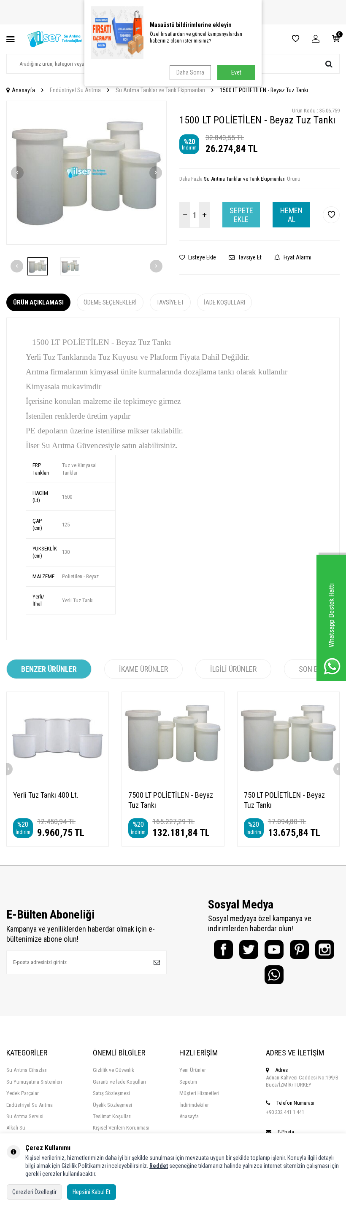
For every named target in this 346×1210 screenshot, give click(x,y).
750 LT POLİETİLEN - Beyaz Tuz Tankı (284, 800)
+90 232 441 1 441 (285, 1112)
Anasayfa (23, 90)
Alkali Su (15, 1128)
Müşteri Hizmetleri (199, 1093)
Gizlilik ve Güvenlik (113, 1070)
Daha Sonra (190, 72)
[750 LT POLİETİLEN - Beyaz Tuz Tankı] (288, 737)
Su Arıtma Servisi (24, 1116)
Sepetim (188, 1082)
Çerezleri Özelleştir (34, 1192)
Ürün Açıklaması (38, 302)
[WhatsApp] (274, 974)
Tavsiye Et (249, 257)
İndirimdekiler (194, 1105)
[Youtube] (274, 949)
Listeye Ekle (201, 257)
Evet (236, 72)
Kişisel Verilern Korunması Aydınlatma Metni (121, 1131)
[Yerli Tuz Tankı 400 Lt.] (57, 737)
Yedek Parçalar (22, 1093)
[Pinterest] (299, 949)
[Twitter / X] (248, 949)
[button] (17, 172)
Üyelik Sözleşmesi (112, 1105)
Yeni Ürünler (192, 1070)
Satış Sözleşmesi (111, 1093)
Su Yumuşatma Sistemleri (34, 1082)
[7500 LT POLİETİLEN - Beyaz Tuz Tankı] (173, 737)
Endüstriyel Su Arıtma (75, 90)
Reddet (158, 1165)
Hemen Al (291, 215)
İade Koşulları (224, 302)
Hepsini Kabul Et (92, 1192)
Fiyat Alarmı (296, 257)
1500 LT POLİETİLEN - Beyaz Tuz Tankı (264, 90)
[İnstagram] (324, 949)
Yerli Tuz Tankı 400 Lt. (45, 795)
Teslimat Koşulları (112, 1116)
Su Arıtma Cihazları (27, 1070)
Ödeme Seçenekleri (110, 302)
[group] (86, 172)
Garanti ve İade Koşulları (119, 1082)
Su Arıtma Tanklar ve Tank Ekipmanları (160, 90)
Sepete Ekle (241, 215)
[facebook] (223, 949)
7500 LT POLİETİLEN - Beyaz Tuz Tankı (170, 800)
